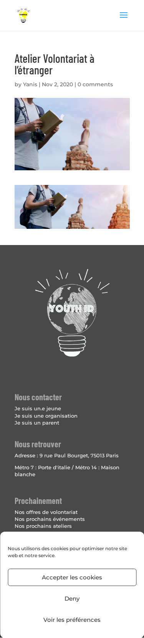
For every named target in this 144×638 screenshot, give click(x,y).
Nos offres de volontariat (46, 512)
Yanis (30, 84)
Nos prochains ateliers (43, 526)
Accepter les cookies (72, 577)
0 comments (95, 84)
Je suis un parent (37, 423)
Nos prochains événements (50, 519)
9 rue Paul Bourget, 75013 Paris (79, 455)
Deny (72, 598)
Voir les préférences (72, 619)
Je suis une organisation (46, 416)
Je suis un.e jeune (38, 408)
